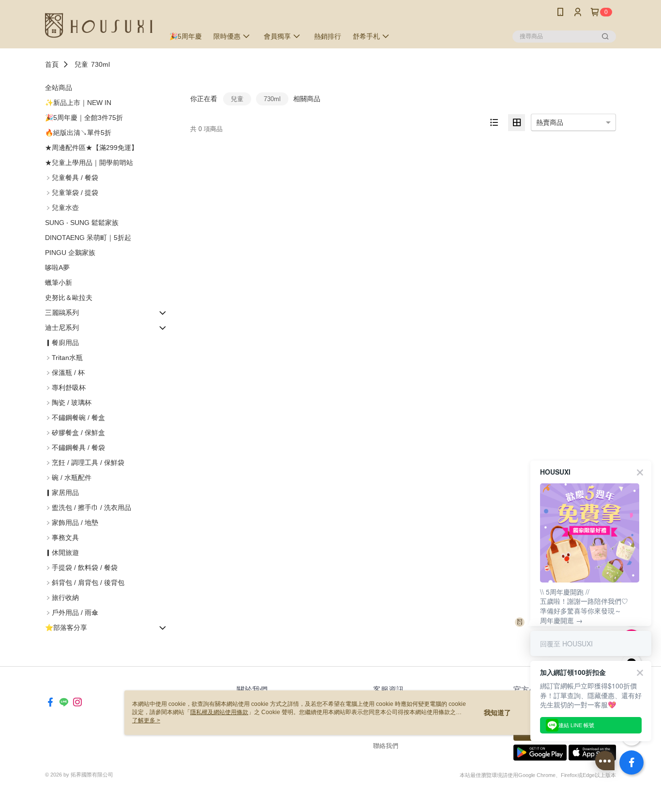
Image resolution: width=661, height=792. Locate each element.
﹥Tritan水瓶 (64, 357)
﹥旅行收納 (62, 597)
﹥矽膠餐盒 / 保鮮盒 (75, 432)
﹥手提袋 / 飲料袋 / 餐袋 (81, 567)
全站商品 (58, 87)
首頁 (52, 64)
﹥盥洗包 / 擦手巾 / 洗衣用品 (88, 507)
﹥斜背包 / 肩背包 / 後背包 (84, 582)
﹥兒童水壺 (62, 207)
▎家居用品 (62, 492)
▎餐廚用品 (62, 342)
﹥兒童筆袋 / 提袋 (71, 192)
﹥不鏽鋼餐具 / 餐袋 (75, 447)
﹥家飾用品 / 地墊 (71, 522)
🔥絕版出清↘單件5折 (78, 132)
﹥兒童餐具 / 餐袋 (71, 177)
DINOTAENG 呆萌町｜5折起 (88, 237)
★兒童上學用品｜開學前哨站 (89, 162)
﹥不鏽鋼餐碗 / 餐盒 (75, 417)
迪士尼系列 (62, 327)
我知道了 (497, 713)
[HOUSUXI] (98, 25)
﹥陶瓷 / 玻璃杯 (68, 402)
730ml (100, 64)
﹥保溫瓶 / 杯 (65, 372)
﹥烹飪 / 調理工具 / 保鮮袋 (84, 462)
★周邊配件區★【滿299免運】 (91, 147)
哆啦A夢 (57, 267)
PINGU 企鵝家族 (70, 252)
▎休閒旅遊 (62, 552)
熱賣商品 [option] (549, 122)
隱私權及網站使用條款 (219, 712)
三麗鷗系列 (62, 312)
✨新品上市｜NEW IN (78, 102)
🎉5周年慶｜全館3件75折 (84, 117)
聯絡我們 (385, 745)
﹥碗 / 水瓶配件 (68, 477)
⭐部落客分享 (66, 627)
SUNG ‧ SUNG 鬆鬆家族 (82, 222)
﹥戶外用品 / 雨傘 (71, 612)
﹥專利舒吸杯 (65, 387)
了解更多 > (146, 720)
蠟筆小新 (58, 282)
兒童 (81, 64)
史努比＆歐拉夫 (68, 297)
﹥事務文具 (62, 537)
